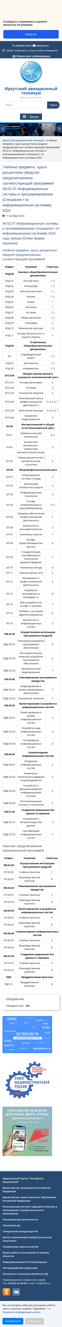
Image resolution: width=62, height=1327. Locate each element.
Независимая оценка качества (20, 1246)
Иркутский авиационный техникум (31, 90)
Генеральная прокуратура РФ (20, 1231)
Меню (34, 117)
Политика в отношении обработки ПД (25, 1273)
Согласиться (13, 1321)
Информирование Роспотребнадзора (25, 1262)
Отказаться (34, 1321)
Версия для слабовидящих (33, 56)
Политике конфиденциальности (21, 1312)
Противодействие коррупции (20, 1267)
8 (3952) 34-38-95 (17, 1283)
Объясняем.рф (11, 1225)
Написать (31, 34)
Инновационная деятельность (20, 1219)
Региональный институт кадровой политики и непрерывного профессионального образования (29, 1210)
